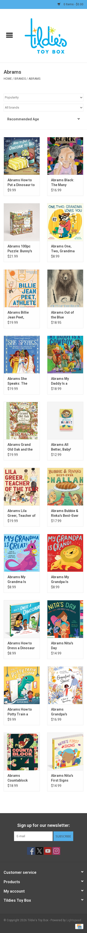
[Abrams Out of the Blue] (65, 288)
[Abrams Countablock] (22, 751)
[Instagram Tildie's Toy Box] (56, 851)
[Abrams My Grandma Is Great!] (22, 553)
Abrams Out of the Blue (62, 315)
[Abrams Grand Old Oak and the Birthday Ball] (22, 421)
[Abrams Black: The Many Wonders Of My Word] (65, 156)
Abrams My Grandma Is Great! (16, 579)
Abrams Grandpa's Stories (59, 712)
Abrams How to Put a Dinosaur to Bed (21, 182)
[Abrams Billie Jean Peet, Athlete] (22, 288)
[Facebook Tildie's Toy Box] (31, 851)
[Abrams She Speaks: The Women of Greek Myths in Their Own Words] (22, 354)
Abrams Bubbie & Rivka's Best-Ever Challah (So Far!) (65, 513)
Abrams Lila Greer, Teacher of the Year (21, 513)
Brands (20, 78)
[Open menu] (9, 35)
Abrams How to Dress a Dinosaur (21, 645)
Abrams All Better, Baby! (61, 447)
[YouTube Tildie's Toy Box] (48, 851)
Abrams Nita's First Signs (62, 778)
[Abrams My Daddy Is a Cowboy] (65, 354)
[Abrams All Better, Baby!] (65, 421)
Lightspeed (73, 920)
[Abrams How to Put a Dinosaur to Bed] (22, 156)
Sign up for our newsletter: (43, 825)
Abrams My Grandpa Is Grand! (60, 579)
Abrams (34, 78)
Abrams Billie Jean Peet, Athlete (18, 315)
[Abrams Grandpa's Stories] (65, 685)
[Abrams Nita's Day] (65, 619)
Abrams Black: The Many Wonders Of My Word (63, 182)
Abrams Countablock (17, 778)
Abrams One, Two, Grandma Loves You (63, 248)
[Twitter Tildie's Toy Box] (39, 851)
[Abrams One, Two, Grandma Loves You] (65, 222)
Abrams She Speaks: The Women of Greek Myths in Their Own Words (20, 381)
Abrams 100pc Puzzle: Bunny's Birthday (19, 248)
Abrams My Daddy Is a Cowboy (60, 381)
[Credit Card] (78, 926)
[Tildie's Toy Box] (52, 35)
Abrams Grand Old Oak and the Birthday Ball (20, 447)
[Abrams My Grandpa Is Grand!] (65, 553)
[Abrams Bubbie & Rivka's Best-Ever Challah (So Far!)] (65, 486)
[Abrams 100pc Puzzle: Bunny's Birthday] (22, 222)
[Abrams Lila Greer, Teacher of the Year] (22, 486)
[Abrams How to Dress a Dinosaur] (22, 619)
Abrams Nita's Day (62, 645)
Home (8, 78)
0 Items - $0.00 (73, 4)
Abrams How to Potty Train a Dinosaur (19, 712)
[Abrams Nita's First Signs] (65, 751)
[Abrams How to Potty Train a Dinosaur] (22, 685)
